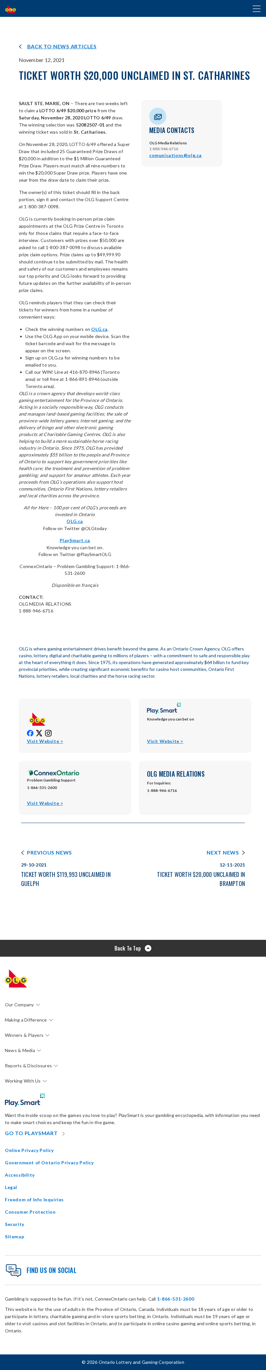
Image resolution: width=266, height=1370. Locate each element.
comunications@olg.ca (175, 155)
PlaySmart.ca (75, 540)
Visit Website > (45, 741)
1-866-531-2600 (175, 1299)
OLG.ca (99, 329)
